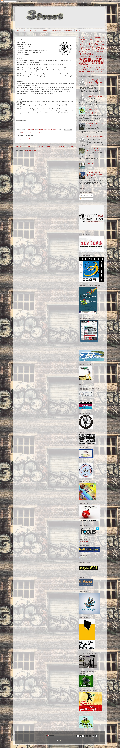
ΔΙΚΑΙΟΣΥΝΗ (99, 42)
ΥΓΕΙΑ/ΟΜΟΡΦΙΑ (98, 69)
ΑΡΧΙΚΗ (18, 31)
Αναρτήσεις (84, 195)
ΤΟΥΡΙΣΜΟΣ (85, 69)
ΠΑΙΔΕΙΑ (101, 50)
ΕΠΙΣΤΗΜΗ (91, 46)
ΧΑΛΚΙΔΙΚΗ (28, 31)
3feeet (78, 31)
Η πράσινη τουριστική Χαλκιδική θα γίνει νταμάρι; (94, 95)
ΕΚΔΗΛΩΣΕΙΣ (84, 44)
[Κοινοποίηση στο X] (69, 130)
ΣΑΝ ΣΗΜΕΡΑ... (38, 132)
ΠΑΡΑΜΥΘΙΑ (100, 52)
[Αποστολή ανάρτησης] (60, 129)
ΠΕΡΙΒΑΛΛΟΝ (68, 31)
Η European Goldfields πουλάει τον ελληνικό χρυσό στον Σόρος (94, 174)
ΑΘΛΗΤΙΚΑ (84, 40)
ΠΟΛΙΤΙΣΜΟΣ (56, 31)
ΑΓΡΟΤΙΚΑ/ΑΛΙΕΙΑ (97, 37)
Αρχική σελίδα (44, 146)
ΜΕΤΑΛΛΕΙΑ (99, 48)
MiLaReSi (100, 71)
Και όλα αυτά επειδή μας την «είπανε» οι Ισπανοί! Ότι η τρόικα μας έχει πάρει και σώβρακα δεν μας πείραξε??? (94, 111)
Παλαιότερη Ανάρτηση (66, 146)
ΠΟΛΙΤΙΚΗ (99, 59)
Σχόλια (83, 198)
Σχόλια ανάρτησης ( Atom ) (32, 150)
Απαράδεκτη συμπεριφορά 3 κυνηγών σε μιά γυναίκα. (94, 137)
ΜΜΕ (82, 50)
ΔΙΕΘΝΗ (24, 132)
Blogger (62, 741)
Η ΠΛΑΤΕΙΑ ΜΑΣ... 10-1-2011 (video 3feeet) (93, 164)
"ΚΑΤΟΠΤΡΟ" (82, 37)
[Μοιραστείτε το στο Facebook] (71, 130)
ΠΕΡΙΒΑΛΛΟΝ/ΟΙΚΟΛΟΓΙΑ (87, 55)
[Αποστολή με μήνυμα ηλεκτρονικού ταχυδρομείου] (65, 130)
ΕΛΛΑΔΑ (37, 31)
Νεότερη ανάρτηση (24, 146)
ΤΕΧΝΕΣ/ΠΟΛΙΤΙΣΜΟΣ (89, 67)
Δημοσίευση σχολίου (25, 139)
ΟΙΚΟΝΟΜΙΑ (92, 50)
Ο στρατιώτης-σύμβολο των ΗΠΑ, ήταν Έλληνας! (94, 124)
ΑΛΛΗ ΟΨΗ (97, 39)
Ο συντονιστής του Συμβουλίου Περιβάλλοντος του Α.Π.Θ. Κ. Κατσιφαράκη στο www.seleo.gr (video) (94, 82)
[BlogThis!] (67, 130)
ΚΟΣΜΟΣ (46, 31)
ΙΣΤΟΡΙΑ (30, 132)
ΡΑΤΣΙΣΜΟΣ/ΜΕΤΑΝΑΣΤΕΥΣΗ (89, 61)
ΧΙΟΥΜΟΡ (94, 72)
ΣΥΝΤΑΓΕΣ (100, 65)
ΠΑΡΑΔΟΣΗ (87, 52)
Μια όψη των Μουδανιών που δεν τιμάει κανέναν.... (93, 149)
